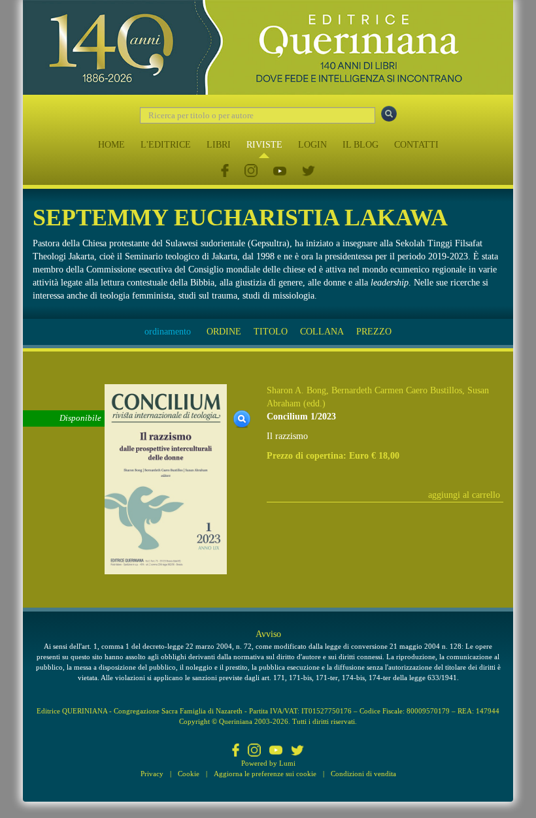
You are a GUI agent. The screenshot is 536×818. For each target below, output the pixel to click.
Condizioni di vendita (363, 773)
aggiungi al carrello (464, 495)
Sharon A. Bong (296, 390)
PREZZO (374, 331)
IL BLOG (360, 145)
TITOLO (271, 331)
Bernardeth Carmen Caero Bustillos (396, 390)
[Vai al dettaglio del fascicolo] (166, 478)
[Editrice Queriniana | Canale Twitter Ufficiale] (308, 171)
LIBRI (219, 145)
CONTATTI (416, 145)
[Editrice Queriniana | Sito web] (268, 47)
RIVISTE (264, 145)
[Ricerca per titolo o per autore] (389, 114)
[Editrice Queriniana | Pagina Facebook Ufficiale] (224, 171)
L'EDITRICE (166, 145)
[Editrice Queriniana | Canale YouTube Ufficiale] (280, 171)
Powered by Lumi (268, 763)
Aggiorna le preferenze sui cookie (265, 773)
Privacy (152, 773)
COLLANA (322, 331)
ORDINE (224, 331)
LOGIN (312, 145)
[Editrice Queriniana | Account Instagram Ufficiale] (251, 171)
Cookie (188, 773)
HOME (111, 145)
